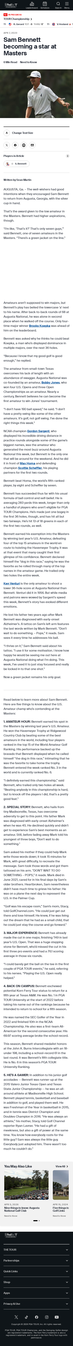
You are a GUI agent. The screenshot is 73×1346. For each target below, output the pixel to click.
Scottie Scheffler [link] (30, 468)
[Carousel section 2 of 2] (39, 1220)
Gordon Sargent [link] (38, 431)
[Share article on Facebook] (15, 145)
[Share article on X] (7, 145)
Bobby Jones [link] (50, 382)
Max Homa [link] (27, 463)
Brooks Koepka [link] (39, 326)
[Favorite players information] (67, 156)
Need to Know (10, 1216)
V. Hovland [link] (62, 24)
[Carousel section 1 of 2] (35, 1220)
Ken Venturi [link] (12, 583)
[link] (11, 5)
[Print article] (24, 145)
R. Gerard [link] (18, 24)
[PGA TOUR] (11, 1235)
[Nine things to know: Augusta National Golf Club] (26, 1185)
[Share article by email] (32, 145)
